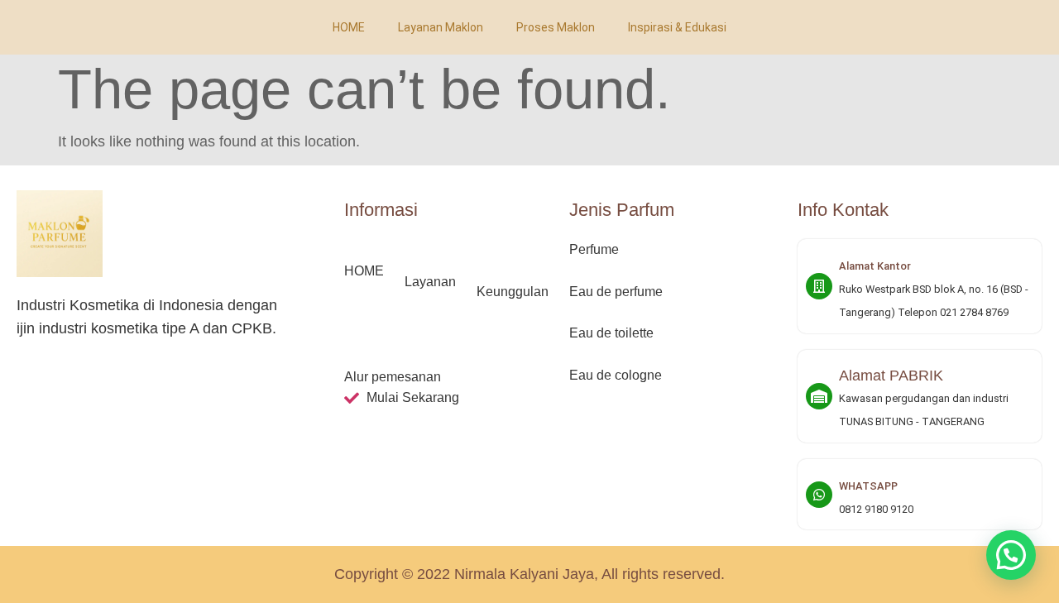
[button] (1011, 555)
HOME (349, 27)
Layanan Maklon (440, 27)
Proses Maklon (555, 27)
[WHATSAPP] (819, 494)
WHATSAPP (868, 486)
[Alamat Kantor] (819, 286)
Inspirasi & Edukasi (677, 27)
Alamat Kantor (875, 266)
